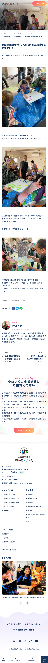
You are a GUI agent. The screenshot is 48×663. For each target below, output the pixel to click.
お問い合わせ (29, 630)
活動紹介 (5, 534)
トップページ (10, 624)
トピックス (6, 538)
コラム (4, 546)
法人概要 (5, 510)
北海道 (27, 36)
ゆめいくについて (9, 494)
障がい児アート (32, 499)
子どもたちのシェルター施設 (35, 516)
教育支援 (29, 502)
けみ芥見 (17, 325)
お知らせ (19, 624)
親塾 (27, 521)
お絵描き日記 (16, 301)
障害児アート (36, 36)
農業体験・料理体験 (33, 507)
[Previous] (20, 603)
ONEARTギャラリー (10, 550)
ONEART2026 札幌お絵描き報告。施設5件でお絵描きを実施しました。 (24, 597)
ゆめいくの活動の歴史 (10, 502)
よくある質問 (17, 630)
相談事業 (29, 494)
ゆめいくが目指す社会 (10, 499)
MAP (21, 472)
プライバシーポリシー (33, 624)
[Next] (27, 603)
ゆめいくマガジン (9, 542)
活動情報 (17, 36)
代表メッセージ (8, 507)
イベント (29, 510)
